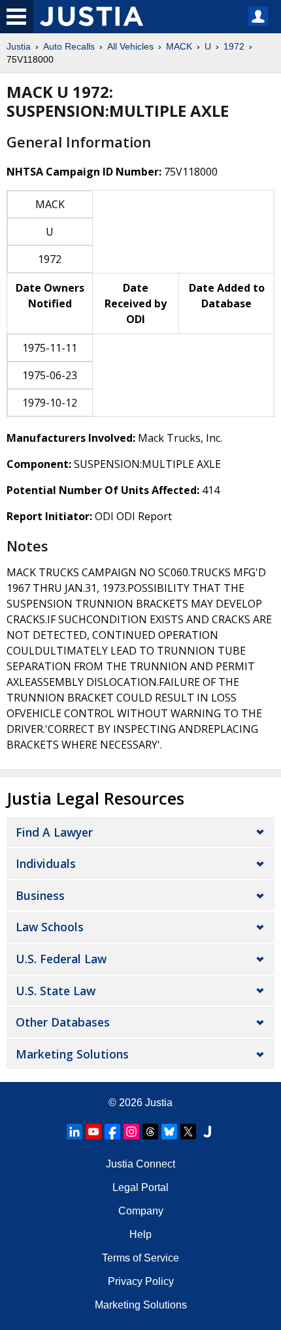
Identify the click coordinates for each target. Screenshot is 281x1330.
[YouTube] (93, 1131)
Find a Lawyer (54, 832)
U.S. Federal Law (61, 959)
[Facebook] (112, 1131)
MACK (179, 46)
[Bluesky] (169, 1131)
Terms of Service (140, 1257)
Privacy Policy (141, 1281)
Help (140, 1234)
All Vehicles (130, 46)
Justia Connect (140, 1163)
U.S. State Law (55, 990)
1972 (233, 46)
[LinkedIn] (74, 1131)
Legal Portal (140, 1187)
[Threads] (150, 1131)
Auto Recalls (69, 46)
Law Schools (50, 927)
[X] (188, 1131)
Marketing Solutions (72, 1054)
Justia (19, 46)
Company (140, 1210)
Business (40, 895)
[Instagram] (131, 1131)
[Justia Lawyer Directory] (207, 1131)
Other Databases (63, 1022)
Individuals (46, 863)
